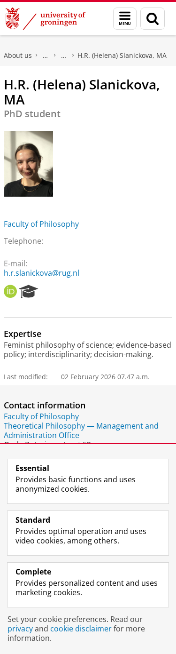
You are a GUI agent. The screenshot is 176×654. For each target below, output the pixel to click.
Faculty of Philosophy (41, 224)
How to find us (64, 55)
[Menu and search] (124, 18)
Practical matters (45, 55)
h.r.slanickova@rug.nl (41, 273)
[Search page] (152, 18)
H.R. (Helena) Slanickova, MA (122, 55)
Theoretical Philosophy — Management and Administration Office (81, 430)
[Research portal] (28, 291)
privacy (20, 628)
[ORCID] (10, 291)
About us (18, 55)
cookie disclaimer (81, 628)
